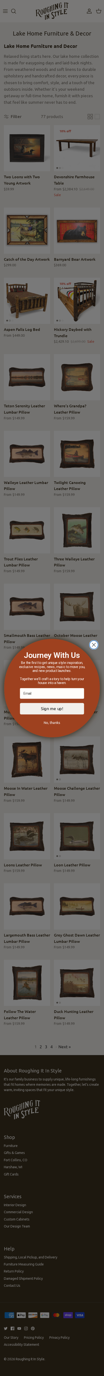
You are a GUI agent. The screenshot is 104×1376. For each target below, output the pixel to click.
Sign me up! (52, 708)
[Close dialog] (93, 644)
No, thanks (52, 723)
